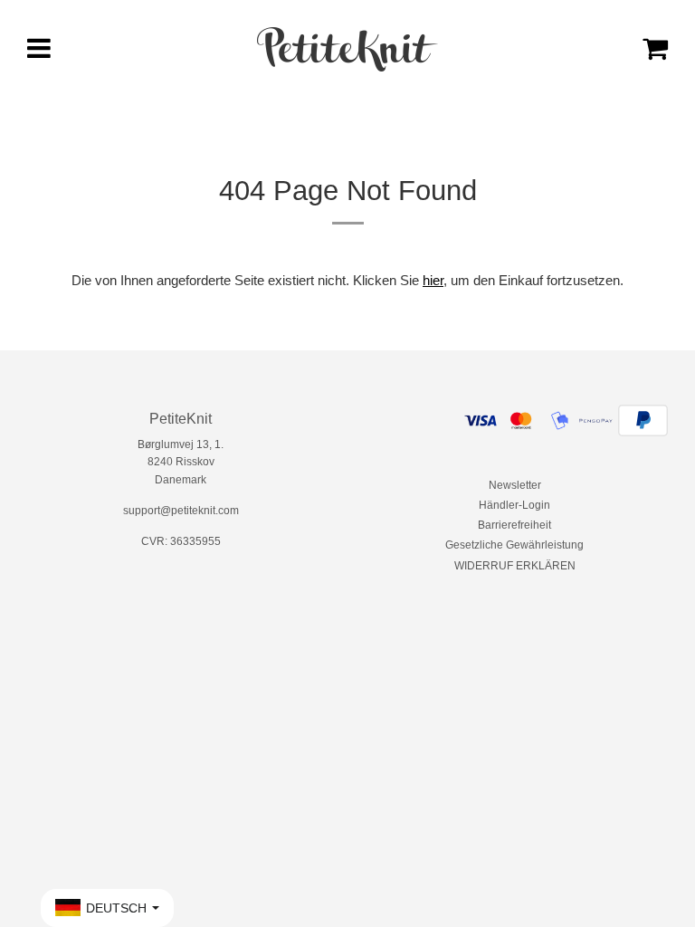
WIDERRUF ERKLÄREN (515, 565)
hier (433, 280)
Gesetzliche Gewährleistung (514, 545)
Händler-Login (514, 505)
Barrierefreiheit (514, 525)
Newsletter (515, 485)
